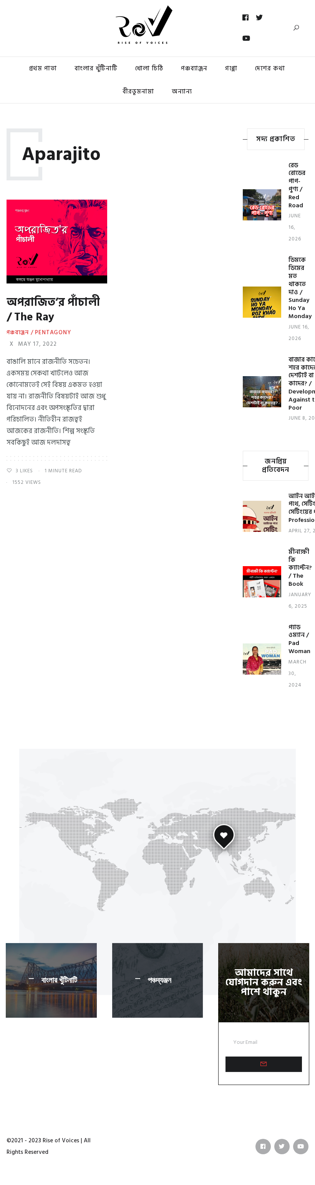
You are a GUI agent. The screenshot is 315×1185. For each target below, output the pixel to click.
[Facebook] (245, 18)
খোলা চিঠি (149, 68)
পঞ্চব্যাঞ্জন (194, 68)
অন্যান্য (182, 92)
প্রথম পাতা (43, 68)
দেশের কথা (270, 68)
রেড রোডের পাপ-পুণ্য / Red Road (296, 185)
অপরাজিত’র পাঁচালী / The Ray (53, 309)
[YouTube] (246, 38)
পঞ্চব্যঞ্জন (159, 980)
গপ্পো (231, 68)
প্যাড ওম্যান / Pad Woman (299, 639)
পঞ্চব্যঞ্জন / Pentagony (39, 332)
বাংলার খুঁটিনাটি (96, 68)
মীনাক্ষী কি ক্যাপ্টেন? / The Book (300, 568)
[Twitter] (259, 18)
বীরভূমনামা (138, 92)
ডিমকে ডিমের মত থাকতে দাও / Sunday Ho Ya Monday (300, 288)
